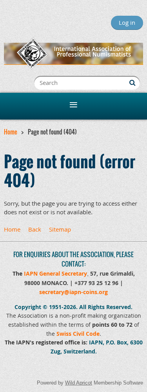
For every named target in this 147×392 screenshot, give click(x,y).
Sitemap (60, 229)
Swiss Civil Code (78, 333)
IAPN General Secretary (55, 273)
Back (34, 229)
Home (10, 131)
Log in (127, 22)
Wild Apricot (78, 383)
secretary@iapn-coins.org (73, 292)
